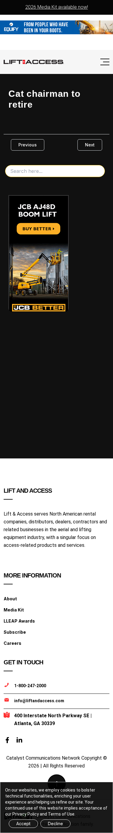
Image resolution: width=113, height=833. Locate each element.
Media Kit (14, 609)
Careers (12, 643)
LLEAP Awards (19, 620)
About (10, 598)
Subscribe (15, 632)
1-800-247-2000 (30, 685)
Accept (23, 823)
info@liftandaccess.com (39, 700)
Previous (27, 144)
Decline (55, 823)
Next (90, 144)
